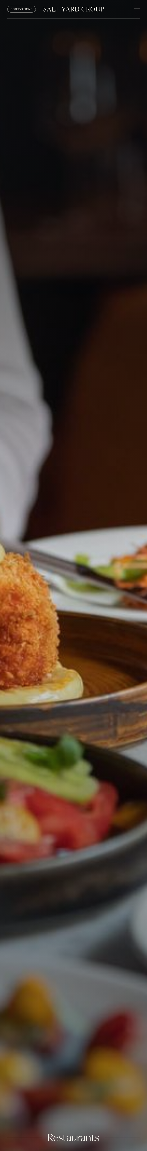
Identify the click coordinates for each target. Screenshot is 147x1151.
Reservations (21, 9)
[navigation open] (137, 9)
